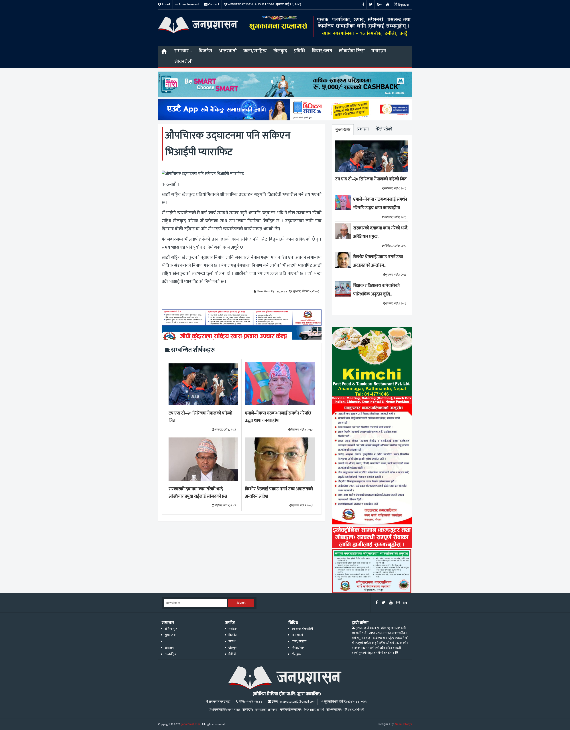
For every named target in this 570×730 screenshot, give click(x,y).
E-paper (403, 5)
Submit (241, 602)
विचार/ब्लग (322, 51)
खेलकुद (280, 51)
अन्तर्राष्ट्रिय (170, 654)
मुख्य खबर (342, 129)
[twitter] (383, 603)
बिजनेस (205, 51)
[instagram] (398, 603)
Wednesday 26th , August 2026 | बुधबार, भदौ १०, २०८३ (264, 4)
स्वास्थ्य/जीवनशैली (302, 628)
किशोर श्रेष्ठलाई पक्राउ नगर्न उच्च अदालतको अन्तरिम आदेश (279, 492)
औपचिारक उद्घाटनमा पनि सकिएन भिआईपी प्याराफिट (227, 143)
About (165, 4)
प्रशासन (363, 129)
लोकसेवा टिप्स (352, 51)
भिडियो (232, 654)
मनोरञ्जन (378, 51)
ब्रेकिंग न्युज (171, 628)
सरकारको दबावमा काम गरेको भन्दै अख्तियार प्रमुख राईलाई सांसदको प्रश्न (198, 492)
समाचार (182, 51)
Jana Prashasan (191, 724)
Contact (213, 4)
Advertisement (189, 4)
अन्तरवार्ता (228, 51)
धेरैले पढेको (383, 129)
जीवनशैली (183, 62)
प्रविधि (299, 51)
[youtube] (391, 603)
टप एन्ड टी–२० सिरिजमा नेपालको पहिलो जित (200, 416)
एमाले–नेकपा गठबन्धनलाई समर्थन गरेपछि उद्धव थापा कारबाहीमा (278, 416)
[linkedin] (405, 603)
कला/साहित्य (255, 51)
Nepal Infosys (403, 724)
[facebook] (377, 603)
